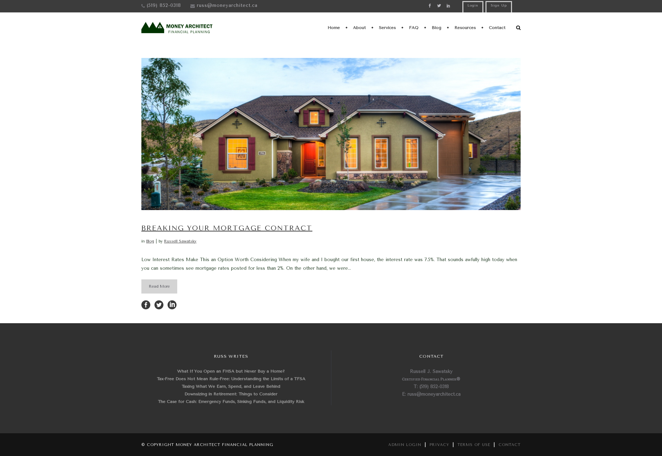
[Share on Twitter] (158, 304)
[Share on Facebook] (145, 304)
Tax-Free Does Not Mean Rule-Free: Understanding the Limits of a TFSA (231, 378)
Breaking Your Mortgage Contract (226, 228)
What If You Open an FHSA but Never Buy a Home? (231, 371)
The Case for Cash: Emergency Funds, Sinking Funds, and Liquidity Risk (231, 401)
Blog (150, 241)
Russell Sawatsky (180, 241)
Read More (159, 286)
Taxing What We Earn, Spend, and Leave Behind (231, 386)
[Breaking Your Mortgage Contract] (331, 134)
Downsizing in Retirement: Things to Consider (231, 393)
